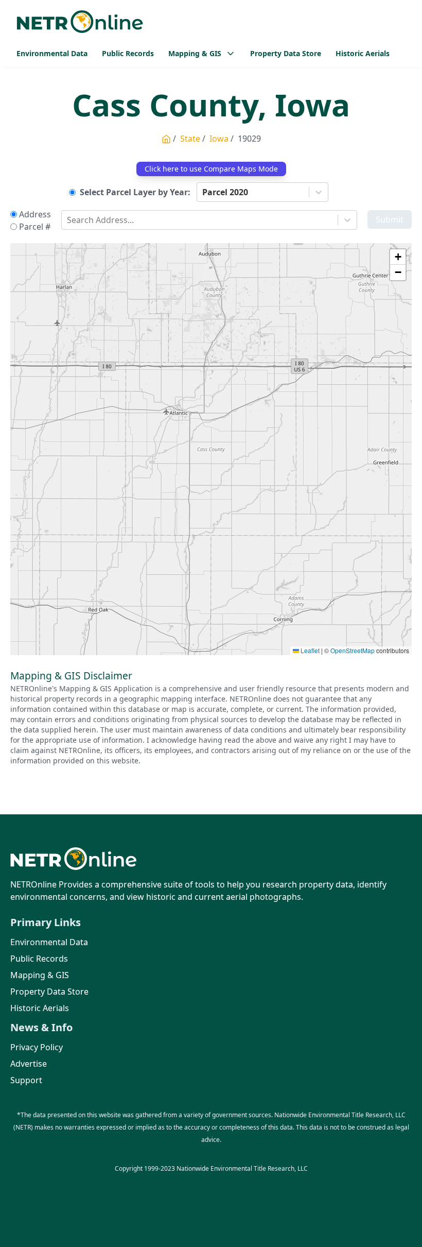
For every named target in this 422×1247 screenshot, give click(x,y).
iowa (218, 138)
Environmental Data (51, 53)
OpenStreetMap (352, 650)
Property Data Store (285, 53)
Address (35, 214)
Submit (389, 219)
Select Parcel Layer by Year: (135, 192)
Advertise (28, 1063)
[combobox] (203, 192)
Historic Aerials (363, 53)
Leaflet (309, 650)
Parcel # (34, 226)
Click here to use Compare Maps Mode (211, 169)
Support (26, 1080)
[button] (398, 257)
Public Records (128, 53)
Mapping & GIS (39, 975)
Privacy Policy (36, 1047)
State (190, 138)
